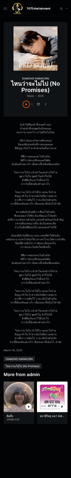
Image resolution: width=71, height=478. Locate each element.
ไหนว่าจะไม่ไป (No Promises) (23, 366)
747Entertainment (38, 8)
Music (30, 95)
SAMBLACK (13, 419)
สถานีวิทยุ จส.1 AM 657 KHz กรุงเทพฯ (52, 417)
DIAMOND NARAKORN (35, 78)
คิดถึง (10, 416)
